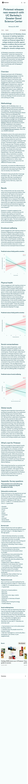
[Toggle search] (22, 3)
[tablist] (13, 656)
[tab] (12, 656)
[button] (23, 30)
